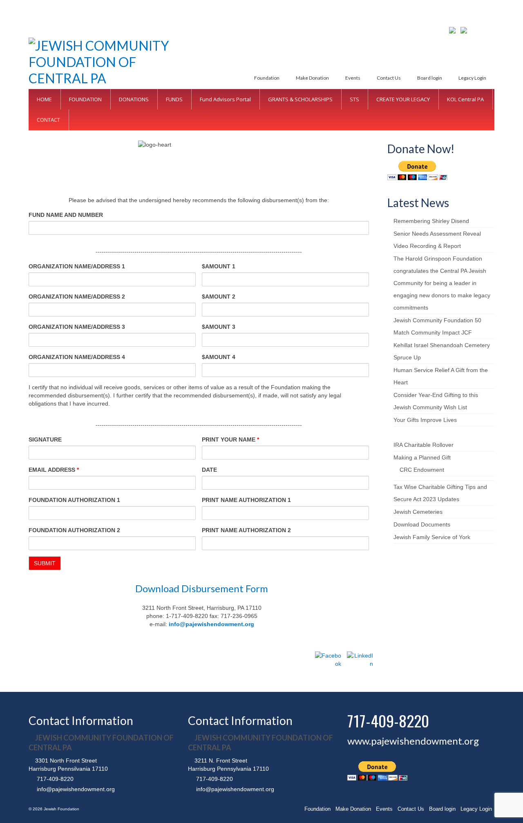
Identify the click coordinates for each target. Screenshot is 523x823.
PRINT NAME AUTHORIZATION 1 (246, 500)
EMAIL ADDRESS (54, 469)
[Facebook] (328, 664)
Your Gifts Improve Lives (425, 420)
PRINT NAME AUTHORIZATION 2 (246, 530)
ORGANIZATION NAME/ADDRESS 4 (77, 357)
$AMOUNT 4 (218, 357)
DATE (209, 469)
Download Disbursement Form (201, 588)
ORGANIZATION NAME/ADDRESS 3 (77, 326)
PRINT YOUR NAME (230, 439)
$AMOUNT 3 (218, 326)
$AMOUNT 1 (218, 266)
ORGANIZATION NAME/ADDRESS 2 (77, 296)
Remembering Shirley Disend (431, 221)
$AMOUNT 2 (218, 296)
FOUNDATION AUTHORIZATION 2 (74, 530)
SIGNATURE (45, 439)
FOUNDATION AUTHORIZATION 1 (74, 500)
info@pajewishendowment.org (211, 624)
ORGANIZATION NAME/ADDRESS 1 (77, 266)
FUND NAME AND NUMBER (66, 215)
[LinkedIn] (360, 664)
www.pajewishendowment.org (413, 741)
